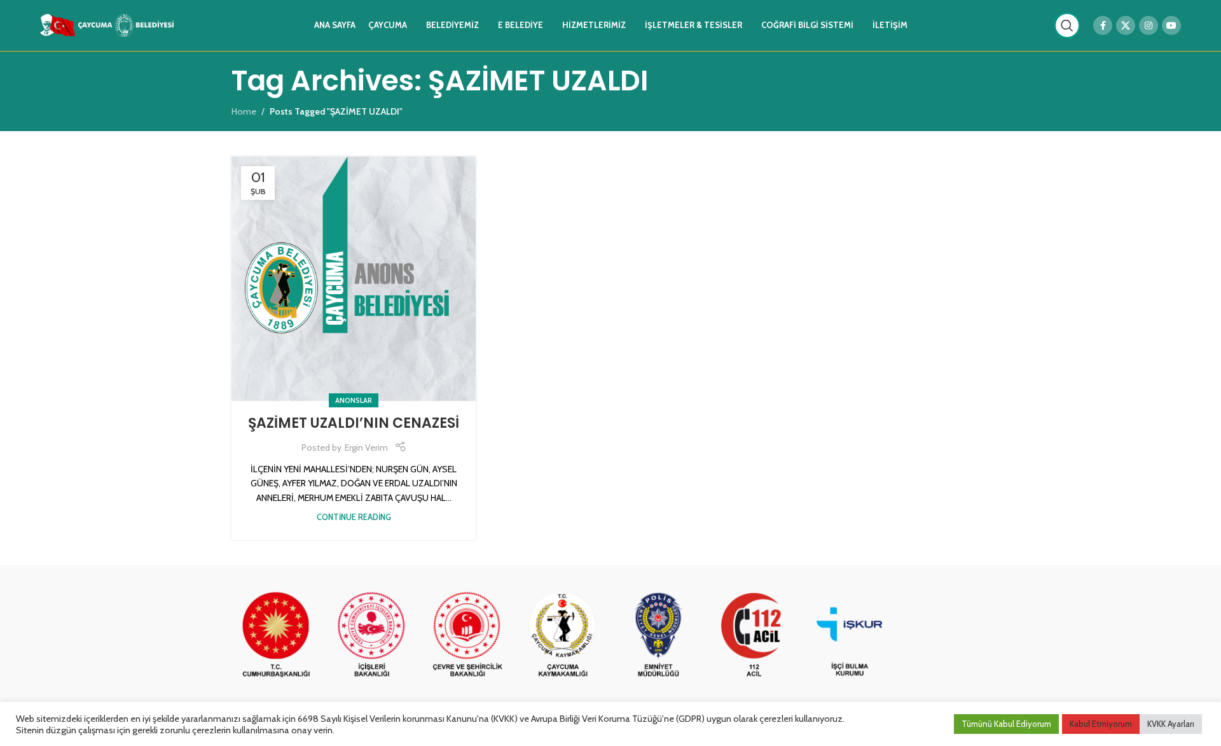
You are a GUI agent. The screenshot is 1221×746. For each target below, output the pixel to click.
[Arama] (1067, 25)
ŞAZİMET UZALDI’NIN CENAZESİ (353, 423)
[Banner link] (276, 635)
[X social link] (1125, 25)
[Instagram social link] (1148, 25)
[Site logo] (107, 24)
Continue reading (354, 517)
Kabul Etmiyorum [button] (1101, 724)
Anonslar (353, 400)
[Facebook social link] (1102, 25)
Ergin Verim (366, 447)
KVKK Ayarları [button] (1170, 724)
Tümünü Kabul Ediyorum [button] (1006, 724)
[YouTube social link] (1171, 25)
